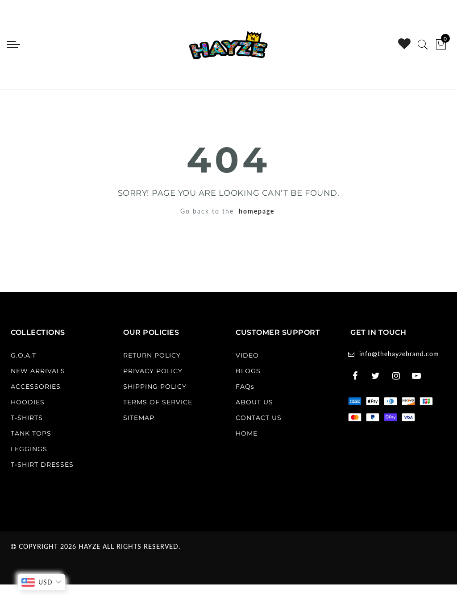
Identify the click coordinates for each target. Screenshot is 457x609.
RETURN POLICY (152, 355)
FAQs (245, 387)
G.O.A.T (23, 355)
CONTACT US (259, 418)
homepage (256, 211)
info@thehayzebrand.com (399, 354)
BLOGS (248, 371)
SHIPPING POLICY (155, 387)
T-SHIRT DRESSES (42, 465)
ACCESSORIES (36, 387)
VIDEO (247, 355)
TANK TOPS (31, 433)
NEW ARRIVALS (38, 371)
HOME (247, 433)
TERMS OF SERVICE (157, 402)
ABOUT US (254, 402)
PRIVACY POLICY (153, 371)
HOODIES (28, 402)
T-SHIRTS (27, 418)
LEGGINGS (29, 449)
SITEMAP (138, 418)
